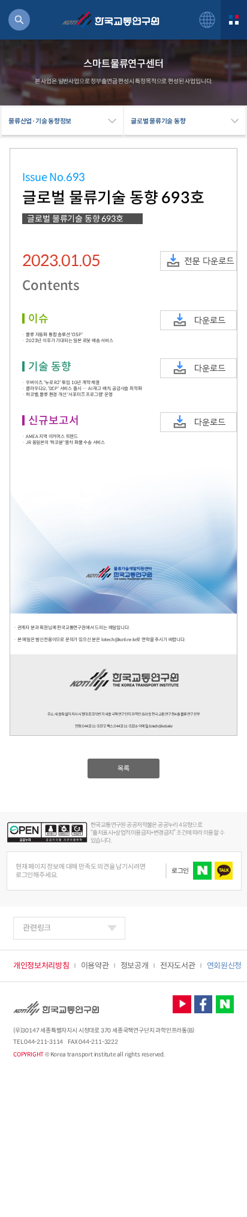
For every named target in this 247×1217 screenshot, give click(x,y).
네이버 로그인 (202, 871)
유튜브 (182, 1004)
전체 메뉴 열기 (234, 20)
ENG (207, 19)
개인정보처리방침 (41, 966)
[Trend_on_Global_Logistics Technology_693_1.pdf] (198, 320)
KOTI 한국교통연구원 (110, 20)
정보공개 (135, 966)
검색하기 (19, 20)
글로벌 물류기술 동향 (158, 121)
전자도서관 (177, 966)
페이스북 (203, 1004)
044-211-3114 (43, 1042)
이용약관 (95, 966)
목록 (123, 768)
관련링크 (37, 928)
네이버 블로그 (225, 1004)
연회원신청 (224, 966)
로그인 (180, 870)
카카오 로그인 (224, 871)
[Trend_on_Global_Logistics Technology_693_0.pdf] (198, 261)
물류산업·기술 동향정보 (39, 121)
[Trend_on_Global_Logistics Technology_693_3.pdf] (198, 422)
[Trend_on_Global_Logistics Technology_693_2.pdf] (198, 368)
